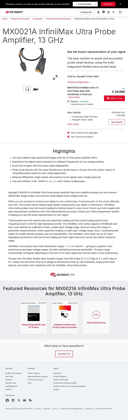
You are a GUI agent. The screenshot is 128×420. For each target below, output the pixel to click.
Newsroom (58, 373)
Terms (54, 409)
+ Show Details (73, 97)
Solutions (8, 380)
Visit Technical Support (82, 136)
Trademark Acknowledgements (71, 409)
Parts (30, 383)
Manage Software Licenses (38, 376)
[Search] (113, 12)
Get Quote (116, 122)
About (56, 368)
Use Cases (9, 376)
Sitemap (47, 409)
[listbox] (31, 89)
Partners (8, 389)
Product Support (34, 373)
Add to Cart (116, 98)
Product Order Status (35, 380)
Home (4, 19)
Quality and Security (61, 380)
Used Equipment (11, 386)
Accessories (38, 19)
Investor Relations (60, 376)
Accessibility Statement (103, 409)
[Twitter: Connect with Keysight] (19, 400)
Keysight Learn (10, 383)
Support (31, 368)
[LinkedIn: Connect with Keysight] (13, 400)
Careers (56, 389)
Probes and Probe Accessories (58, 19)
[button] (98, 12)
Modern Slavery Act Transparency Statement (70, 386)
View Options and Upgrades (84, 132)
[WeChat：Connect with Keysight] (30, 400)
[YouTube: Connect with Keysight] (24, 400)
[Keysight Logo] (15, 12)
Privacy (38, 409)
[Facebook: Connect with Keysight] (7, 400)
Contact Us (64, 354)
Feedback (88, 409)
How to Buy (73, 124)
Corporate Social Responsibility (65, 383)
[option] (27, 89)
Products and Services (20, 19)
